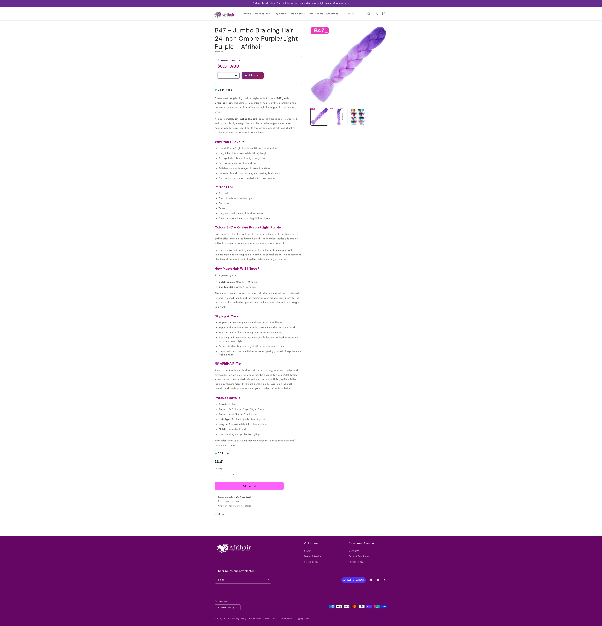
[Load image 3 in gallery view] (358, 116)
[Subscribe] (267, 579)
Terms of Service (312, 556)
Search (307, 550)
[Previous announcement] (215, 3)
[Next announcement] (383, 3)
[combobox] (359, 13)
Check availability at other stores (234, 505)
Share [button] (221, 514)
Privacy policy (270, 618)
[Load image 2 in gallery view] (338, 116)
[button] (263, 13)
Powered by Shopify (238, 619)
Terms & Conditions (359, 556)
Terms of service (285, 618)
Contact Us (354, 550)
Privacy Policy (356, 561)
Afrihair (225, 619)
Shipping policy (302, 618)
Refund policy (311, 561)
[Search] (368, 13)
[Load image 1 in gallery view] (319, 116)
